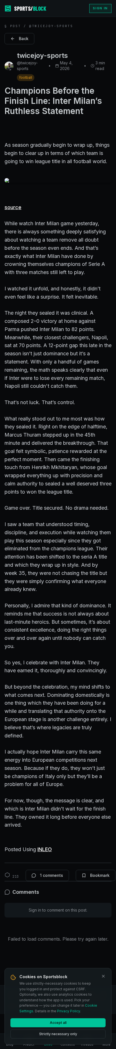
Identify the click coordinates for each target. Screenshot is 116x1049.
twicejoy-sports (42, 55)
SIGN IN (100, 8)
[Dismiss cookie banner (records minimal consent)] (103, 976)
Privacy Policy (68, 1011)
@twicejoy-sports (27, 65)
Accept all (58, 1022)
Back (23, 38)
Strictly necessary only (58, 1034)
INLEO (44, 849)
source (13, 207)
